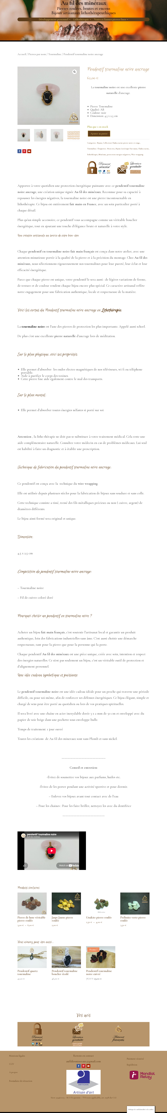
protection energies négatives (118, 154)
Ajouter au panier (99, 133)
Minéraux (102, 154)
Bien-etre (111, 148)
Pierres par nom (37, 54)
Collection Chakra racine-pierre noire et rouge (121, 143)
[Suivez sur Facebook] (19, 151)
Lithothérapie (81, 20)
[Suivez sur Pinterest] (24, 151)
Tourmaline (54, 54)
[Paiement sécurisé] (99, 174)
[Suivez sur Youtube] (29, 151)
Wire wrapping (137, 154)
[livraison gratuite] (129, 173)
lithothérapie (92, 154)
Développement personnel (53, 20)
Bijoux (99, 143)
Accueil (21, 54)
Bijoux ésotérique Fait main (126, 148)
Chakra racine (143, 148)
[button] (74, 72)
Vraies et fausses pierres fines (110, 20)
